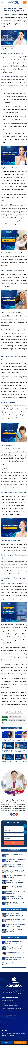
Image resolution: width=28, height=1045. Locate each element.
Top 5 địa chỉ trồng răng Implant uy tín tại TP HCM (15, 876)
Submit (14, 843)
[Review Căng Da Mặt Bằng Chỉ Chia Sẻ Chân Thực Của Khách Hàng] (4, 915)
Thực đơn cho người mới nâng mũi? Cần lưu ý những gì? (15, 942)
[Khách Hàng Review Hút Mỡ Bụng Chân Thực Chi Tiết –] (4, 931)
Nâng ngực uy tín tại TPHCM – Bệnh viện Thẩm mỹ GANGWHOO (15, 903)
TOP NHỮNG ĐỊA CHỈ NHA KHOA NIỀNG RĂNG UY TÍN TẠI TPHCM (14, 897)
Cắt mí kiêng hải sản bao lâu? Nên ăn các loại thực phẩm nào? (15, 947)
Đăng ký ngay (20, 1042)
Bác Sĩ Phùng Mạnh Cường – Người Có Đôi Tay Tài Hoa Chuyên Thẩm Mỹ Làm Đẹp (16, 871)
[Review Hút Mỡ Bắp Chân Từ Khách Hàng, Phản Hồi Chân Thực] (4, 920)
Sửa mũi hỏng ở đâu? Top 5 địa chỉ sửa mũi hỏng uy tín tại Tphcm (15, 860)
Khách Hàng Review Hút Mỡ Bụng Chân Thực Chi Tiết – (15, 930)
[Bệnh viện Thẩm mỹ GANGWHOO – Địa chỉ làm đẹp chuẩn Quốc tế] (4, 866)
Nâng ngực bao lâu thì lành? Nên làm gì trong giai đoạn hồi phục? (15, 958)
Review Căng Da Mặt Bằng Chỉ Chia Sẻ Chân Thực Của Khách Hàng (15, 914)
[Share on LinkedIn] (18, 712)
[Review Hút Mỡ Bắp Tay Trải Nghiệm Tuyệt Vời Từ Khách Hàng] (4, 925)
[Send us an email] (14, 814)
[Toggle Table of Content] (10, 48)
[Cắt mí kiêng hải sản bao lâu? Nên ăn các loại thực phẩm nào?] (4, 948)
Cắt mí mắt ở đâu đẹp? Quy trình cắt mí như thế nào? (15, 892)
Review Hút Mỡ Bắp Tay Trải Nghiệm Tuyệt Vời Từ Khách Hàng (15, 925)
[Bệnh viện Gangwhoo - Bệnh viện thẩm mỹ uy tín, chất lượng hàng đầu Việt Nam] (14, 2)
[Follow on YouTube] (16, 814)
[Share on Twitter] (12, 712)
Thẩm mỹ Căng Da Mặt (15, 716)
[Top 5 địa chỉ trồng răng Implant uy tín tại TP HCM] (4, 876)
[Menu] (2, 2)
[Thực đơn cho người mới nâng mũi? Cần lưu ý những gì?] (4, 942)
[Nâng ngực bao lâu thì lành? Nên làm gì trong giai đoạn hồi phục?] (4, 958)
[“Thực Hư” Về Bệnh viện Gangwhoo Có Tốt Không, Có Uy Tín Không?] (4, 882)
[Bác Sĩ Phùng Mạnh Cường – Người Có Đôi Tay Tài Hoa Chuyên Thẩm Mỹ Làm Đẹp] (4, 871)
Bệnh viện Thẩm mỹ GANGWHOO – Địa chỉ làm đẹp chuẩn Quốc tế (15, 865)
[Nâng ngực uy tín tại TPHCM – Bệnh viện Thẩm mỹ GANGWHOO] (4, 903)
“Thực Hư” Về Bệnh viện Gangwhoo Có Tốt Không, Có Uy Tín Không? (15, 881)
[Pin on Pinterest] (15, 712)
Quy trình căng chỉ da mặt (9, 14)
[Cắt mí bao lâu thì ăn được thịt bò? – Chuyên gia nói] (4, 953)
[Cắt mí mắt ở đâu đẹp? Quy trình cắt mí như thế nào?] (4, 892)
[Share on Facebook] (9, 712)
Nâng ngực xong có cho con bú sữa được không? (13, 963)
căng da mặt (12, 720)
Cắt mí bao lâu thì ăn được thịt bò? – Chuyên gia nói (15, 953)
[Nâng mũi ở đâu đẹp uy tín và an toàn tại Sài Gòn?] (4, 855)
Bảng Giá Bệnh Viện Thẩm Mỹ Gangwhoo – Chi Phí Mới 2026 (14, 887)
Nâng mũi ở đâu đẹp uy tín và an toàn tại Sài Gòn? (14, 855)
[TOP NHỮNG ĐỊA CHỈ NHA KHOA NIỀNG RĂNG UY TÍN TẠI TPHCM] (4, 898)
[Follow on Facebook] (11, 814)
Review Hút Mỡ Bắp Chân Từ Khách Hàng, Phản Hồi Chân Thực (15, 920)
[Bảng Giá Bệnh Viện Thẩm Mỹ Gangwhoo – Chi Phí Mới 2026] (4, 887)
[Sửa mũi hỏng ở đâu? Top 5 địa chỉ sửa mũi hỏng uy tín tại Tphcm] (4, 860)
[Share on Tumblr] (21, 712)
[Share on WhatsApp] (6, 712)
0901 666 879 (7, 1042)
